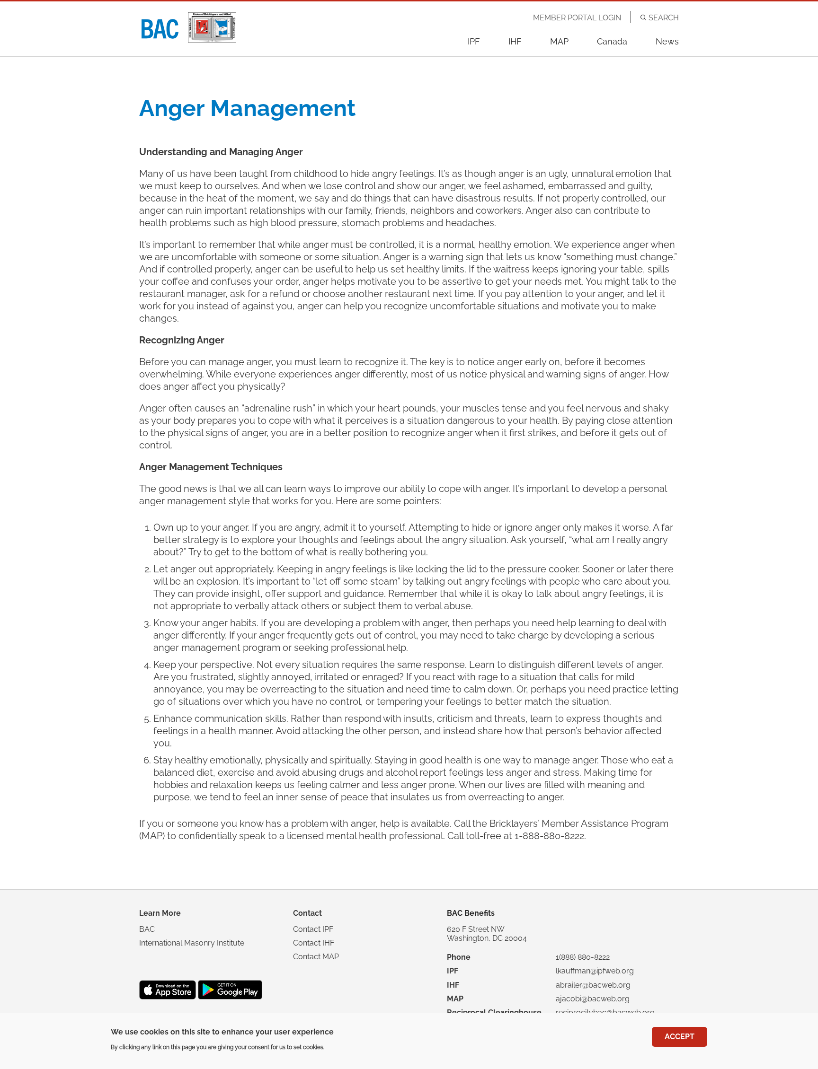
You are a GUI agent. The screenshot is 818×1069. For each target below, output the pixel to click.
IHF (515, 41)
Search (664, 18)
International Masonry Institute (191, 942)
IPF (474, 41)
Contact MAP (316, 956)
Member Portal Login (577, 18)
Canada (612, 41)
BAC (147, 929)
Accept (679, 1036)
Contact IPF (313, 929)
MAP (559, 41)
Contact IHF (313, 942)
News (667, 41)
